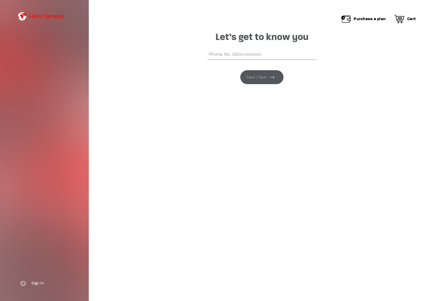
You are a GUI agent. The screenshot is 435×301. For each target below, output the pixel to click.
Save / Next (256, 77)
